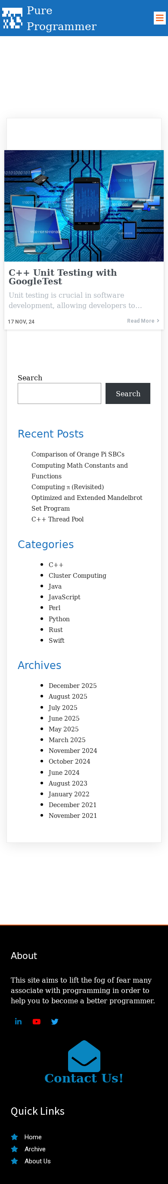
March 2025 (67, 739)
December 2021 (73, 804)
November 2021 (73, 815)
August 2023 (68, 783)
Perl (54, 607)
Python (59, 618)
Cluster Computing (77, 575)
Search (30, 378)
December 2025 (73, 685)
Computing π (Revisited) (67, 486)
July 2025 (63, 707)
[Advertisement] (84, 73)
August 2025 (68, 696)
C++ (56, 564)
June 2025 (64, 718)
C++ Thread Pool (57, 519)
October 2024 (69, 761)
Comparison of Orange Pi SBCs (77, 454)
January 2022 (69, 794)
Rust (56, 629)
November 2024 (73, 750)
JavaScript (65, 596)
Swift (57, 640)
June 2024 (64, 772)
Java (55, 586)
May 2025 (64, 729)
